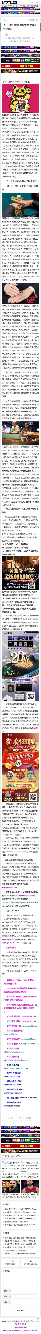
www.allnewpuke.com (13, 1093)
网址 (5, 1302)
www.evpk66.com (18, 82)
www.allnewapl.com (28, 1098)
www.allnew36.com (12, 1077)
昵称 (7, 1291)
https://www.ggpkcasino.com (16, 1068)
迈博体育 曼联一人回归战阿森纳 (15, 1250)
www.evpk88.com (27, 896)
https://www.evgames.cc (14, 1052)
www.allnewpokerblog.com (15, 852)
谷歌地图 (23, 1324)
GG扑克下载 (12, 6)
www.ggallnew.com (12, 1106)
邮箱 (7, 1296)
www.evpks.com (29, 1016)
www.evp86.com (10, 887)
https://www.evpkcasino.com (16, 1060)
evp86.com (15, 626)
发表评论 (33, 20)
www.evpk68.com (29, 1039)
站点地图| (33, 1321)
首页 (5, 6)
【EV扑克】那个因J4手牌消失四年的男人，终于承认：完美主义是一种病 (11, 1177)
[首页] (38, 1318)
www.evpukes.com (27, 1044)
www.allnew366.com (12, 1085)
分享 (29, 1118)
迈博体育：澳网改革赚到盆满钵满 (16, 1222)
